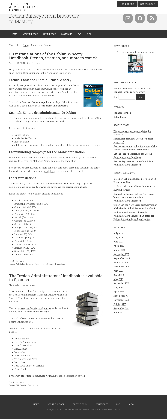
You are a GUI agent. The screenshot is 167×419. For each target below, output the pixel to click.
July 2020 (119, 233)
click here (49, 171)
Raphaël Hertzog (122, 112)
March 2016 (119, 250)
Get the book (147, 3)
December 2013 (121, 266)
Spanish (50, 264)
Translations (60, 264)
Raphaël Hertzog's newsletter (129, 91)
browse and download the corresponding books (62, 187)
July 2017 (118, 241)
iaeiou (117, 178)
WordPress (107, 410)
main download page (38, 311)
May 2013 (118, 279)
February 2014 (121, 262)
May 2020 (118, 237)
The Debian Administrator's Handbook (23, 7)
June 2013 (119, 275)
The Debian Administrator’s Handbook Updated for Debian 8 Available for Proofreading (134, 215)
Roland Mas (120, 117)
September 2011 (121, 308)
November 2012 (121, 283)
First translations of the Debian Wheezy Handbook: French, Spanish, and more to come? (53, 55)
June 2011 (118, 312)
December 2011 (121, 295)
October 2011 (120, 304)
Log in (117, 410)
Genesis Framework (91, 410)
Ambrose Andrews (123, 212)
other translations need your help (38, 375)
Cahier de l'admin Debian (30, 264)
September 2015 (122, 258)
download (62, 105)
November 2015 (121, 254)
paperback (45, 102)
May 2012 (118, 287)
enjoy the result (56, 121)
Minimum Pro (71, 410)
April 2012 (119, 291)
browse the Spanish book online (34, 308)
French (44, 264)
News (21, 261)
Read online (127, 3)
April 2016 (119, 245)
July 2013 (118, 270)
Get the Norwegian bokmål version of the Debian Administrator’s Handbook (134, 197)
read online (46, 105)
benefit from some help (68, 183)
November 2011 (121, 299)
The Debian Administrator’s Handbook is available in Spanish (55, 277)
